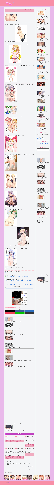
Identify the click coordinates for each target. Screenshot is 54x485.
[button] (29, 313)
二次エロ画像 (7, 307)
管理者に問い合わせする (41, 138)
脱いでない (11, 307)
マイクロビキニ (18, 307)
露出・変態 (14, 307)
